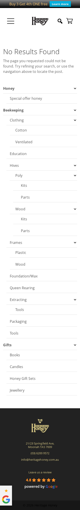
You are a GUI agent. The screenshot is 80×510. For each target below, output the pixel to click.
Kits (24, 185)
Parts (25, 197)
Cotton (21, 130)
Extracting (18, 299)
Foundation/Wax (24, 276)
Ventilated (23, 141)
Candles (16, 366)
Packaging (18, 321)
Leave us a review (40, 472)
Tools (19, 309)
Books (15, 355)
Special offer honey (26, 98)
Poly (18, 175)
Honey (8, 88)
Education (18, 153)
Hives (14, 165)
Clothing (17, 120)
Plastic (20, 252)
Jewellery (17, 390)
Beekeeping (13, 110)
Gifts (7, 345)
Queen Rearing (22, 287)
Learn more (60, 4)
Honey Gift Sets (23, 378)
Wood (20, 209)
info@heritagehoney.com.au (40, 460)
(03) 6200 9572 (40, 453)
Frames (16, 242)
